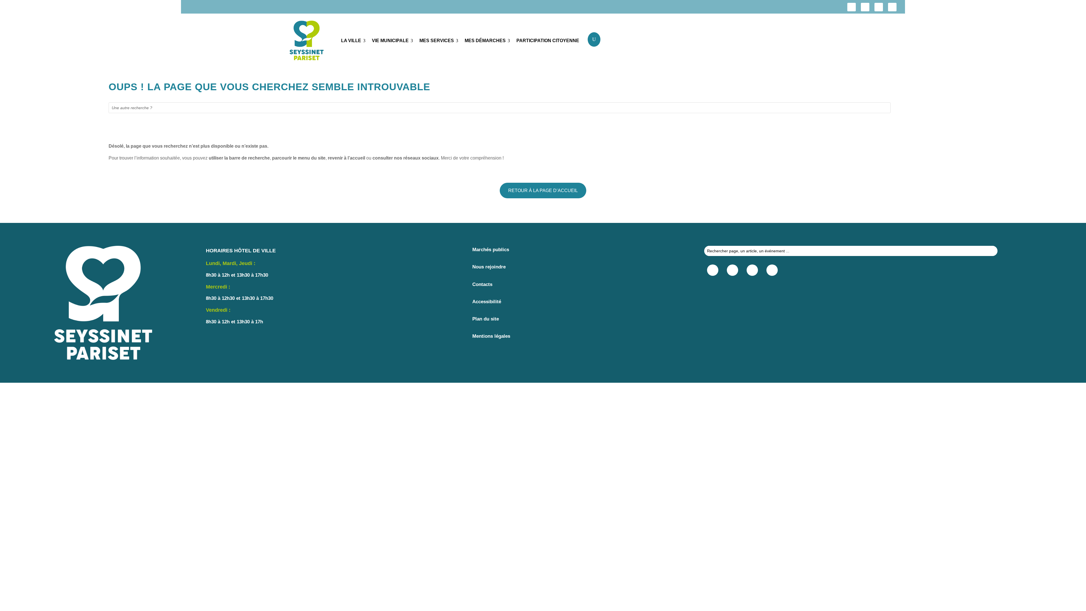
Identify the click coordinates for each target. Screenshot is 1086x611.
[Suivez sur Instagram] (865, 7)
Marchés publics (490, 249)
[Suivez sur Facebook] (851, 7)
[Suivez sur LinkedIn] (878, 7)
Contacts (482, 284)
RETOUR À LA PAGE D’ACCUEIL (543, 190)
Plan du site (485, 319)
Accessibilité (486, 301)
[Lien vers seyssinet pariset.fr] (311, 42)
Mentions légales (491, 336)
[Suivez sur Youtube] (892, 7)
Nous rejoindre (489, 267)
